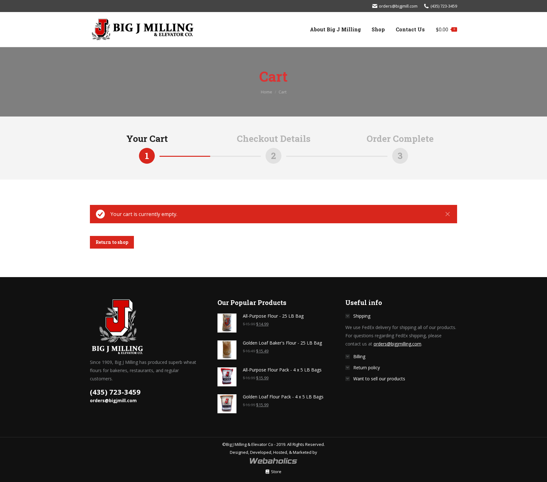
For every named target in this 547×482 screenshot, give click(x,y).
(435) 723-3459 (444, 6)
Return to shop (112, 242)
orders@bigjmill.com (398, 6)
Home (266, 92)
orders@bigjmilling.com (397, 344)
